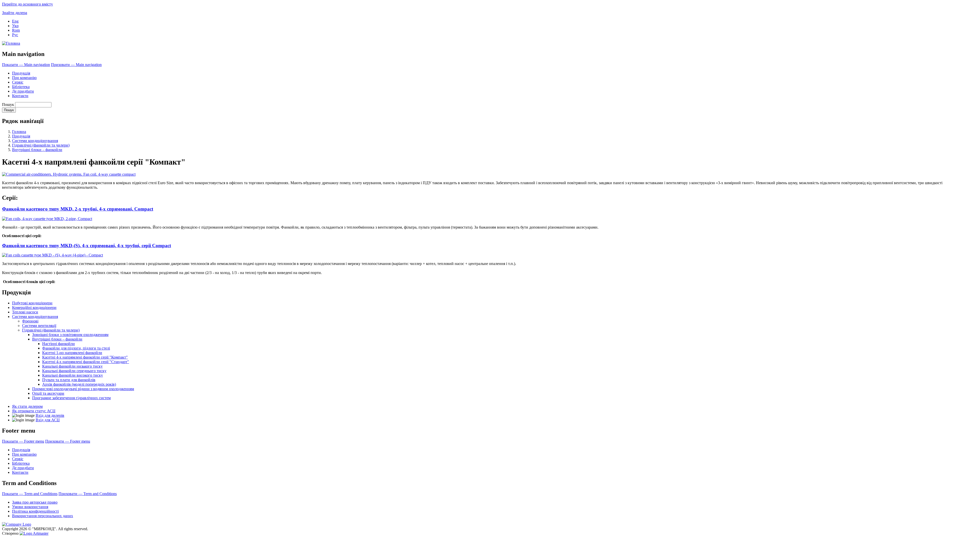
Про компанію (24, 78)
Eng (15, 21)
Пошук (8, 104)
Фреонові (30, 321)
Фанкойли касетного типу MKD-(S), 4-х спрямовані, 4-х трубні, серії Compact (86, 245)
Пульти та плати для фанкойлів (68, 380)
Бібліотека (21, 87)
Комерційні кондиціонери (34, 307)
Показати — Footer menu (23, 441)
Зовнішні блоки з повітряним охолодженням (70, 334)
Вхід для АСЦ (48, 420)
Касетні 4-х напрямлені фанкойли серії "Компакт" (85, 357)
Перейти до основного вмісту (27, 4)
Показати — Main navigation (26, 64)
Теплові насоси (25, 312)
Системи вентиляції (39, 325)
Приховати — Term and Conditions (87, 494)
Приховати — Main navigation (76, 64)
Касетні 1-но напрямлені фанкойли (72, 353)
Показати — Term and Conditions (29, 494)
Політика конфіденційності (35, 511)
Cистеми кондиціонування (35, 141)
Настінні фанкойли (58, 344)
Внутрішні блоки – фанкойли (37, 150)
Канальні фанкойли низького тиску (72, 366)
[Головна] (11, 43)
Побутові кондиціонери (32, 303)
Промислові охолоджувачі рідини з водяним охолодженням (83, 389)
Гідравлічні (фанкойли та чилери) (41, 145)
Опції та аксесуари (48, 393)
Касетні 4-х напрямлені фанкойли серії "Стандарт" (85, 362)
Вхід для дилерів (50, 415)
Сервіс (17, 82)
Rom (16, 30)
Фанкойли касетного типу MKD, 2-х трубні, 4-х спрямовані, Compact (77, 209)
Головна (19, 131)
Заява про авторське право (34, 502)
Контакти (20, 96)
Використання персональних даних (42, 516)
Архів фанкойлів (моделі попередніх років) (79, 384)
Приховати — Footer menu (67, 441)
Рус (15, 35)
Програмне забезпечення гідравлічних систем (71, 398)
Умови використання (30, 507)
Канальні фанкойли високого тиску (72, 375)
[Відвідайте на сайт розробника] (34, 533)
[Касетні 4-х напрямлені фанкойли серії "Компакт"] (69, 174)
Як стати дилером (27, 406)
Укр (15, 26)
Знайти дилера (14, 13)
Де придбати (23, 91)
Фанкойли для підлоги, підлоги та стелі (76, 348)
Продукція (21, 73)
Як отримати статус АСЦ (33, 411)
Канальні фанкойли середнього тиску (74, 371)
